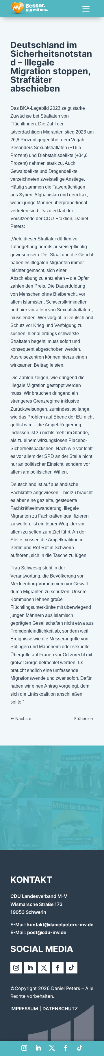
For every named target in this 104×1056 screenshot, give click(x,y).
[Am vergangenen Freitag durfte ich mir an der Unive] (26, 772)
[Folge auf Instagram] (24, 1048)
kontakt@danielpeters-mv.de (60, 924)
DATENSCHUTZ (60, 1008)
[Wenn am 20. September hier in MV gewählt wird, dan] (78, 824)
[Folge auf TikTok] (80, 1048)
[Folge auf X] (52, 1048)
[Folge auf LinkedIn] (38, 1048)
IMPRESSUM (24, 1008)
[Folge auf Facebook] (66, 1048)
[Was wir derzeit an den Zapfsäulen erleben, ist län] (26, 824)
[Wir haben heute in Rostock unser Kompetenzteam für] (78, 772)
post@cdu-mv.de (46, 932)
